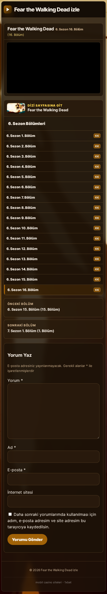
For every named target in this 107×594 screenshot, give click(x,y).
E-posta (16, 469)
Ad (11, 447)
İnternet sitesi (20, 492)
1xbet (67, 582)
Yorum (15, 380)
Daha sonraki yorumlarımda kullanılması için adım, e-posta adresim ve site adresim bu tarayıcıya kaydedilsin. (51, 520)
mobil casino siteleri (49, 582)
